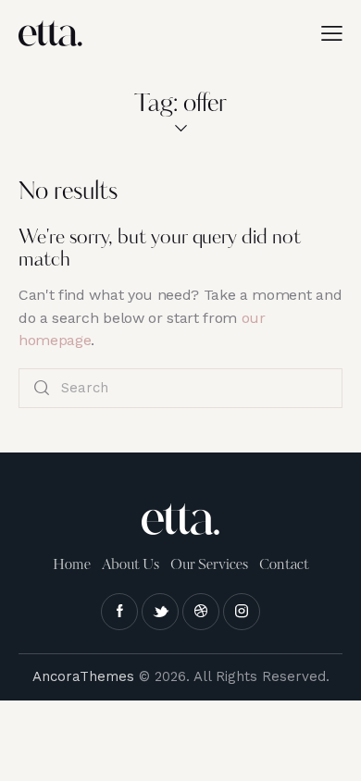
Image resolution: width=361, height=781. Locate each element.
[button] (331, 33)
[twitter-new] (160, 611)
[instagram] (241, 611)
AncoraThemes (83, 676)
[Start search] (42, 388)
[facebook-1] (119, 611)
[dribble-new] (200, 611)
